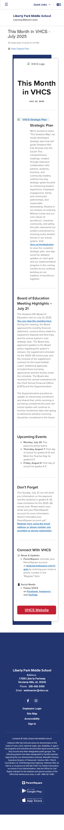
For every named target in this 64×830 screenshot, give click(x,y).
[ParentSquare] (32, 782)
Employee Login (32, 708)
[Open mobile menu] (6, 4)
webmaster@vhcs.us (36, 690)
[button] (42, 4)
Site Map (32, 713)
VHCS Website (37, 610)
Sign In (32, 723)
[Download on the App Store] (32, 800)
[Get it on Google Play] (32, 790)
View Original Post (20, 48)
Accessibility (32, 718)
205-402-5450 (36, 686)
